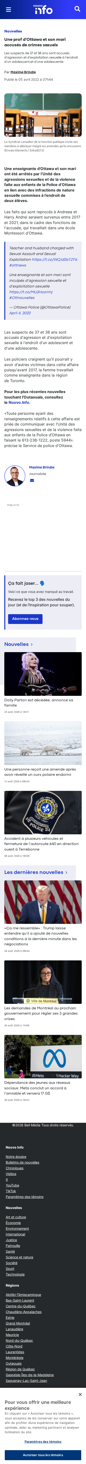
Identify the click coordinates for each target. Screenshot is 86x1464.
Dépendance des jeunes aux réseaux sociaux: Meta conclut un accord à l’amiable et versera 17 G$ (37, 1088)
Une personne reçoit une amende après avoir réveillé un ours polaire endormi (40, 772)
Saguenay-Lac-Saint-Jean (26, 1381)
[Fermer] (80, 1394)
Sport (10, 1269)
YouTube (12, 1185)
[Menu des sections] (8, 9)
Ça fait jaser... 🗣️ (26, 584)
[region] (43, 1426)
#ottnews (17, 265)
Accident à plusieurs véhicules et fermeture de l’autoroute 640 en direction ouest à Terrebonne (41, 844)
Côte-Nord (14, 1346)
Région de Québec (20, 1369)
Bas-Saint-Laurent (20, 1300)
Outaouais (14, 1363)
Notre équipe (16, 1157)
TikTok (11, 1191)
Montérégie (14, 1358)
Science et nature (19, 1257)
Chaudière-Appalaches (24, 1312)
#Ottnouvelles (21, 298)
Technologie (15, 1274)
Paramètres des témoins (24, 1197)
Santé (10, 1251)
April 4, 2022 (19, 313)
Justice (11, 1240)
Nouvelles (13, 31)
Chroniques (14, 1168)
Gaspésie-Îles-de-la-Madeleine (30, 1375)
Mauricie (12, 1335)
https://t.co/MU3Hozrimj (30, 292)
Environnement (17, 1228)
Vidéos (11, 1174)
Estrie (10, 1317)
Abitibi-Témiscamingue (23, 1295)
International (15, 1234)
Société (11, 1263)
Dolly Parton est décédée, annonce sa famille (38, 703)
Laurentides (15, 1352)
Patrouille (13, 1246)
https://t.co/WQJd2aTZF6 (54, 259)
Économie (13, 1223)
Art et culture (16, 1217)
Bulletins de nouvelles (22, 1162)
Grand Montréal (18, 1323)
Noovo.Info (19, 402)
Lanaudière (14, 1329)
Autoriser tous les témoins (43, 1455)
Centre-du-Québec (21, 1306)
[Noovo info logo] (43, 9)
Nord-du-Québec (19, 1340)
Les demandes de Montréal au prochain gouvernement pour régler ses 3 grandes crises (41, 1014)
